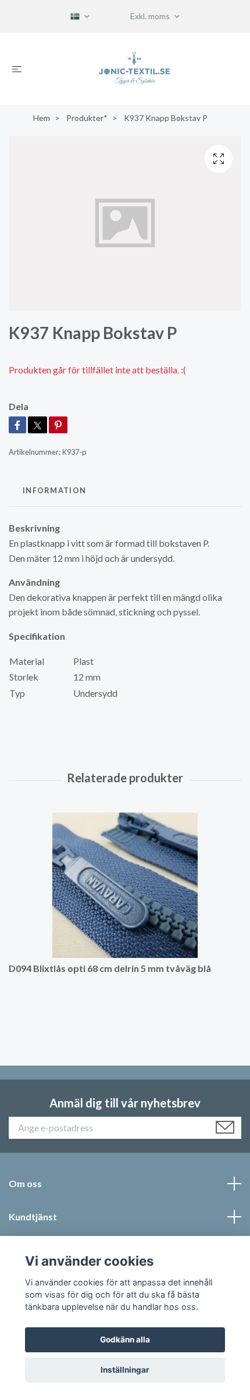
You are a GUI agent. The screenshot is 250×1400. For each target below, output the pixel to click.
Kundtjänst (33, 1216)
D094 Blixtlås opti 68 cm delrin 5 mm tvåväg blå (110, 968)
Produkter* (87, 118)
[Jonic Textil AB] (134, 68)
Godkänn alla (125, 1339)
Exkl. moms (151, 16)
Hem (41, 118)
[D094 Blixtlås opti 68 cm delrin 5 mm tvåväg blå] (125, 885)
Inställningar (125, 1369)
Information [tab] (54, 490)
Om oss (25, 1183)
